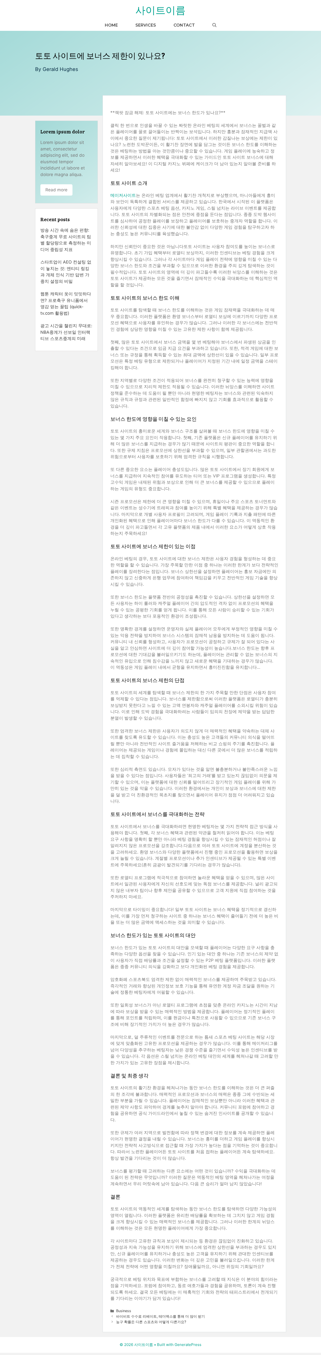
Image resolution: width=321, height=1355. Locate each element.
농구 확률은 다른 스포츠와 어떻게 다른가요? (151, 1322)
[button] (214, 25)
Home (111, 25)
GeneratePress (188, 1344)
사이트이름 (160, 10)
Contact (184, 25)
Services (145, 25)
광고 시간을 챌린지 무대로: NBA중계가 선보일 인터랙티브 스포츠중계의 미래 (66, 332)
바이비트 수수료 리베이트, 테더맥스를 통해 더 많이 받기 (160, 1316)
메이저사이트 (123, 195)
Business (123, 1311)
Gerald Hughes (60, 69)
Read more (56, 189)
